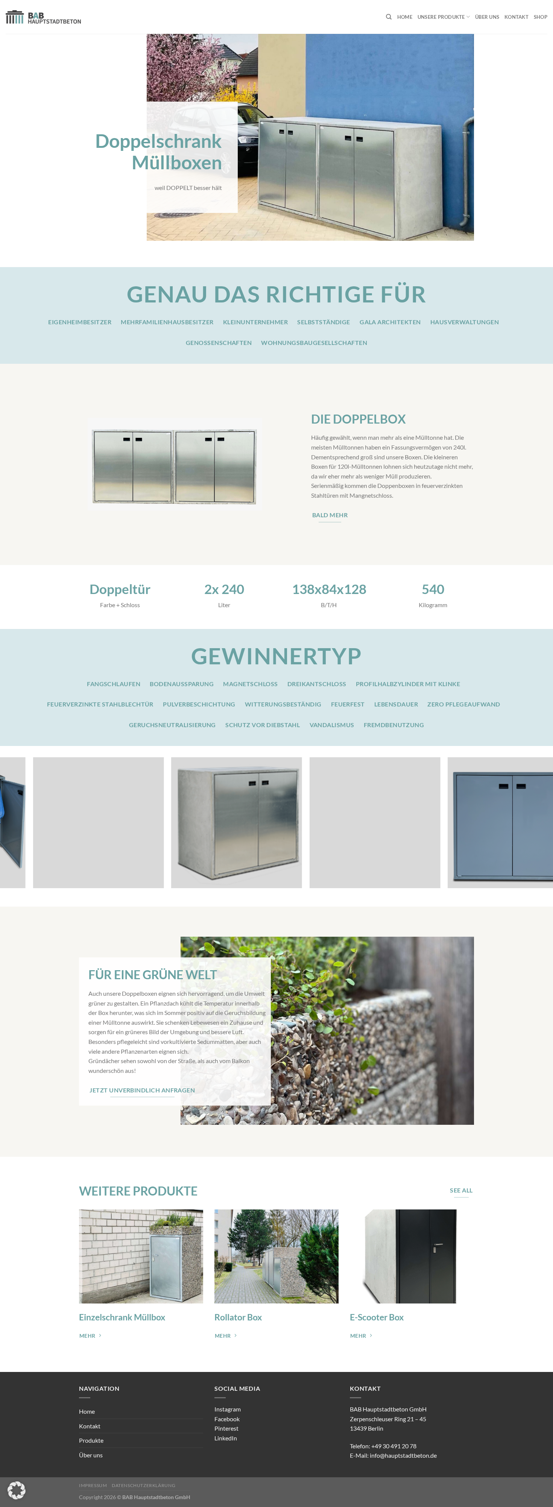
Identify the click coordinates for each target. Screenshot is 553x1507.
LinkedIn (225, 1438)
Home (404, 17)
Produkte (91, 1440)
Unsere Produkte (441, 17)
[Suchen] (389, 17)
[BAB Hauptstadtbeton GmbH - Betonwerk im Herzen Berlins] (43, 17)
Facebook (227, 1418)
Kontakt (516, 17)
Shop (540, 17)
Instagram (227, 1409)
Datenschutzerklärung (143, 1485)
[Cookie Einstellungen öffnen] (17, 1497)
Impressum (93, 1485)
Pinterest (226, 1428)
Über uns (487, 17)
